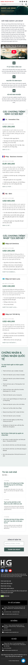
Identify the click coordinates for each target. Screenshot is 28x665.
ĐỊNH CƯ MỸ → (7, 225)
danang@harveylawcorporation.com (11, 632)
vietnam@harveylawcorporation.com (11, 614)
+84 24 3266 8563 (7, 648)
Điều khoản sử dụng (6, 586)
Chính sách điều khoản (6, 583)
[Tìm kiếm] (22, 4)
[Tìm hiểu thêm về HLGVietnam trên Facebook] (20, 1)
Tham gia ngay (14, 549)
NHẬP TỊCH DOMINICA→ (9, 272)
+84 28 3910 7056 (15, 611)
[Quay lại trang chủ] (6, 567)
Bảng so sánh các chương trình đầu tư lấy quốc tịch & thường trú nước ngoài (14, 591)
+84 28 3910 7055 (7, 611)
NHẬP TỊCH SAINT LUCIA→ (10, 307)
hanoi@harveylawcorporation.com (11, 650)
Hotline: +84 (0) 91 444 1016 (7, 1)
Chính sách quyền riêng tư (7, 588)
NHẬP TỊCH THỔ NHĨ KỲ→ (10, 342)
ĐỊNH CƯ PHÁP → (7, 186)
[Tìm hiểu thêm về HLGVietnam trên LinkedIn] (22, 1)
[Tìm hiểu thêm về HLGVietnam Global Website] (26, 1)
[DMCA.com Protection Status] (5, 596)
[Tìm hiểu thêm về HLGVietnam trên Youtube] (24, 1)
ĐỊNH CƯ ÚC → (7, 149)
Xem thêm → (5, 475)
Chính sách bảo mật (6, 581)
